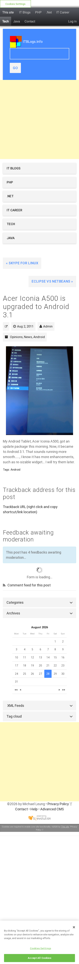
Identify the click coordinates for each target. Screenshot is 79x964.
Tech (5, 21)
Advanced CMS (52, 809)
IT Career (62, 12)
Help (34, 809)
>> (63, 689)
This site (8, 12)
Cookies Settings (15, 3)
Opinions (16, 337)
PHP (38, 12)
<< (16, 689)
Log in (72, 21)
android (15, 469)
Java (16, 21)
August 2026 (39, 627)
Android (39, 337)
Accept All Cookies (39, 958)
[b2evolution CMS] (39, 818)
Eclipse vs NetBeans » (52, 281)
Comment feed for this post (29, 585)
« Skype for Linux (22, 263)
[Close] (74, 927)
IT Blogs (24, 12)
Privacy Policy (58, 804)
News (28, 337)
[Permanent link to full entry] (6, 326)
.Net (49, 12)
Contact (30, 21)
